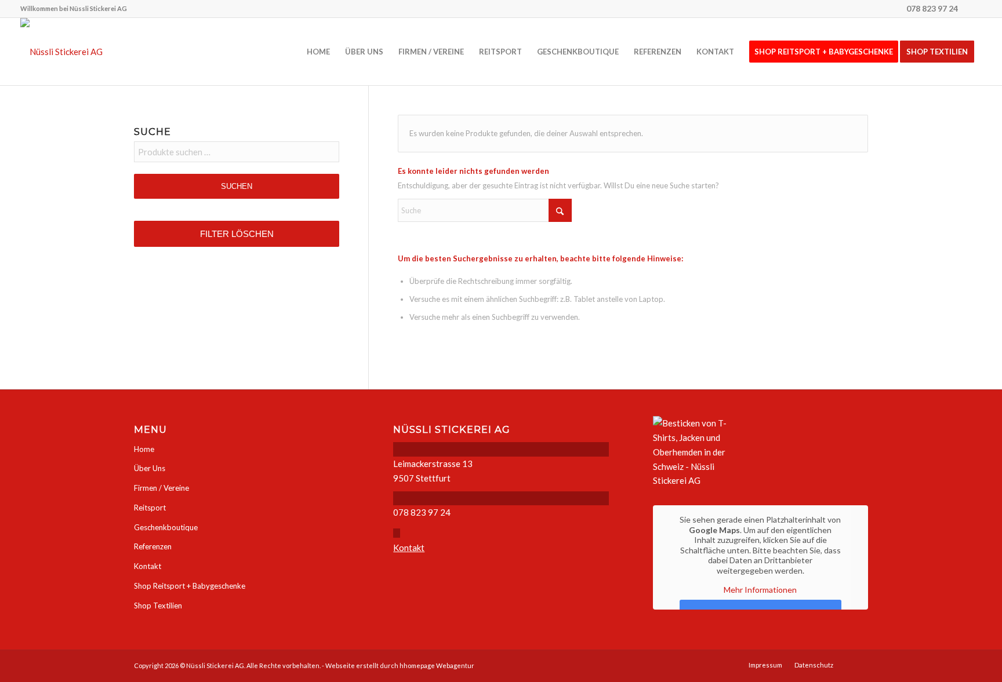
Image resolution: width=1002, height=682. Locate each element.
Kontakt (147, 566)
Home (144, 449)
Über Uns (149, 468)
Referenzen (153, 546)
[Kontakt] (396, 533)
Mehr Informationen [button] (760, 590)
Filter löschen (237, 234)
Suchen (236, 186)
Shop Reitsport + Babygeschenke (189, 585)
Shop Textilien (158, 605)
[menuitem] (73, 9)
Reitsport (150, 507)
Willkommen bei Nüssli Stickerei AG (73, 8)
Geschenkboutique (166, 527)
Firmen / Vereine (161, 488)
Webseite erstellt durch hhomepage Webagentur (399, 665)
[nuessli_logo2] (61, 51)
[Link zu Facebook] (973, 8)
